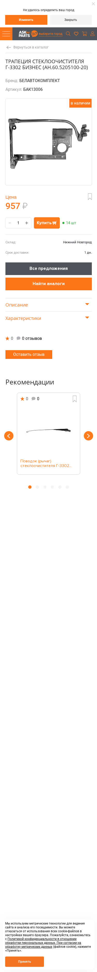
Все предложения (48, 268)
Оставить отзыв (28, 354)
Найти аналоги (49, 283)
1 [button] (30, 487)
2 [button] (37, 487)
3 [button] (45, 487)
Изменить (26, 20)
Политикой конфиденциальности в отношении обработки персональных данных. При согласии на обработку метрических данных (43, 943)
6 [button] (67, 487)
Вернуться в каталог (31, 47)
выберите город (50, 34)
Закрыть (70, 20)
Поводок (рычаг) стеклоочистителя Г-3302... (45, 463)
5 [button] (60, 487)
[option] (49, 433)
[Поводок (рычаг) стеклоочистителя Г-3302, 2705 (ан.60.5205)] (48, 430)
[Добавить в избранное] (90, 196)
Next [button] (88, 435)
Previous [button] (8, 435)
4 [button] (52, 487)
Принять (24, 961)
